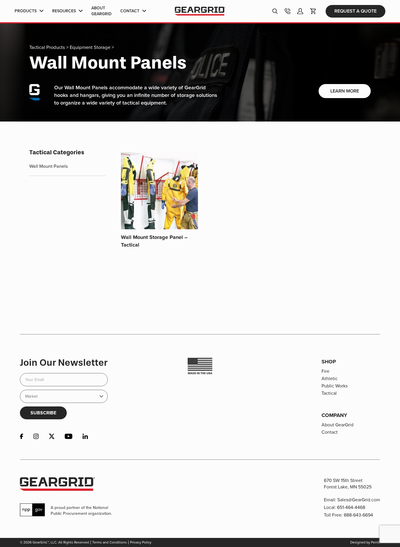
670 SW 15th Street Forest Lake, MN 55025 (348, 483)
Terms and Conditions (109, 542)
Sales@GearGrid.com (358, 499)
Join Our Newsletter (63, 362)
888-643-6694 (358, 515)
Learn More (344, 91)
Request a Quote (355, 11)
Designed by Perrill (365, 542)
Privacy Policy (140, 542)
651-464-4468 (351, 507)
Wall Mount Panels (48, 166)
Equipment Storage (90, 47)
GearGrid (200, 11)
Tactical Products (47, 47)
